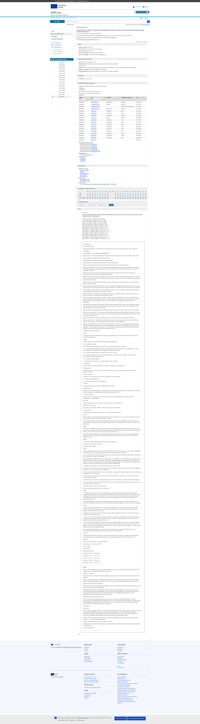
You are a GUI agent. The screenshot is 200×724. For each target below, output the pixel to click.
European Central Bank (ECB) (123, 685)
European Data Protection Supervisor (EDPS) (127, 696)
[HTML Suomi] (143, 194)
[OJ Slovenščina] (140, 198)
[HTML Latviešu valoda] (118, 194)
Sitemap (86, 650)
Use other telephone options (90, 678)
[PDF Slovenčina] (138, 196)
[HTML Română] (135, 194)
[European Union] (55, 674)
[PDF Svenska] (145, 196)
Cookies (86, 698)
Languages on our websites (90, 693)
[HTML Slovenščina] (140, 194)
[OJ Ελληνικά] (103, 198)
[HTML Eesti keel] (100, 194)
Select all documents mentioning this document (90, 93)
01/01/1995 (62, 69)
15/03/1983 (62, 92)
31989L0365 (93, 126)
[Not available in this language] (110, 194)
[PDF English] (105, 196)
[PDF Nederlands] (128, 196)
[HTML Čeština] (93, 194)
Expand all (138, 41)
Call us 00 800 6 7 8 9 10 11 (90, 677)
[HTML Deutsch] (98, 194)
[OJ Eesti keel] (100, 198)
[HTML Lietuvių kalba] (120, 194)
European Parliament (122, 677)
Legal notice (87, 656)
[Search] (148, 21)
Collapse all (144, 41)
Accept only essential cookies (136, 718)
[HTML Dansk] (95, 194)
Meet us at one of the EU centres (91, 682)
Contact (86, 649)
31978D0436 (82, 161)
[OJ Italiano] (115, 198)
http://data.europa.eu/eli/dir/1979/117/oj (88, 39)
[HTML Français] (108, 194)
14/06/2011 (62, 62)
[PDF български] (88, 196)
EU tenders (119, 658)
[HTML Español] (90, 194)
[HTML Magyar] (123, 194)
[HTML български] (88, 194)
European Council (121, 678)
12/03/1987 (62, 81)
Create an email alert (59, 51)
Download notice (58, 47)
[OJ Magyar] (123, 198)
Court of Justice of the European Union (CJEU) (127, 683)
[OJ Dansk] (95, 198)
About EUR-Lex (120, 647)
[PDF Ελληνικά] (103, 196)
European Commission (122, 682)
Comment (109, 97)
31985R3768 (93, 115)
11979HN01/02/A (95, 102)
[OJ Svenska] (145, 198)
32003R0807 (93, 135)
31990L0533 (93, 131)
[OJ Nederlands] (128, 198)
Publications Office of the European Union (72, 647)
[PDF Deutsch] (98, 196)
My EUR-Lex (138, 6)
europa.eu (61, 676)
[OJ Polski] (130, 198)
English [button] (146, 6)
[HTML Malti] (125, 194)
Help (142, 18)
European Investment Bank (123, 693)
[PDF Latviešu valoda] (118, 196)
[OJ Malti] (125, 198)
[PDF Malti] (125, 196)
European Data (120, 656)
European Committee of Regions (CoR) (125, 691)
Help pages (86, 647)
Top (79, 634)
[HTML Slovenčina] (138, 194)
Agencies (119, 703)
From (137, 97)
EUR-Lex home (59, 17)
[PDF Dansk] (95, 196)
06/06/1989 (62, 77)
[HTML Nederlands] (128, 194)
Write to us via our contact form (91, 680)
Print (147, 18)
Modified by (81, 102)
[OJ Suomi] (143, 198)
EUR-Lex (56, 12)
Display (111, 204)
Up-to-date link (57, 43)
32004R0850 (93, 137)
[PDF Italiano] (115, 196)
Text (53, 31)
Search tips (71, 24)
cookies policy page (82, 717)
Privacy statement (88, 661)
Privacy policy (87, 694)
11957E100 (82, 89)
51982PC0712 (94, 144)
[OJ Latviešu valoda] (118, 198)
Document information (58, 34)
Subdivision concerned (126, 97)
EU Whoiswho (120, 661)
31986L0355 (93, 120)
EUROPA (52, 17)
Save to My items (58, 49)
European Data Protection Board (124, 698)
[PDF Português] (133, 196)
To (142, 97)
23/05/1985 (62, 90)
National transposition (57, 39)
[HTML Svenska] (145, 194)
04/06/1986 (62, 86)
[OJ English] (105, 198)
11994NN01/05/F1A (95, 104)
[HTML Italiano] (115, 194)
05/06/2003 (62, 67)
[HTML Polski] (130, 194)
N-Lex (118, 666)
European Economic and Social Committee (126, 690)
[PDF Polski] (130, 196)
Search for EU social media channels (92, 687)
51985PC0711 (94, 145)
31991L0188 (93, 133)
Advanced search (146, 24)
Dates (79, 44)
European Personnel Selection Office (125, 700)
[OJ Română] (135, 198)
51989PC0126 (94, 147)
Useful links (120, 650)
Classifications (82, 165)
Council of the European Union (124, 680)
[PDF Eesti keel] (100, 196)
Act (92, 97)
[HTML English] (105, 194)
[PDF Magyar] (123, 196)
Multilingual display (83, 201)
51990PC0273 (94, 148)
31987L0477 (93, 124)
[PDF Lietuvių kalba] (120, 196)
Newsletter (119, 649)
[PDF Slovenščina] (140, 196)
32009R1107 (113, 37)
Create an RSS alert (58, 53)
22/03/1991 (62, 71)
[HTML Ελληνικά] (103, 194)
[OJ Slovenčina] (138, 198)
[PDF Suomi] (143, 196)
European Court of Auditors (123, 686)
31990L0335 (93, 128)
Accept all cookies (121, 718)
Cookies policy (87, 658)
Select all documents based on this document (89, 91)
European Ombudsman (122, 695)
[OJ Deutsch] (98, 198)
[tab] (112, 44)
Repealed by (81, 117)
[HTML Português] (133, 194)
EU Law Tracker (120, 667)
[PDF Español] (90, 196)
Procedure (54, 36)
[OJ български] (88, 198)
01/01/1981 (62, 94)
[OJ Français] (108, 198)
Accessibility (87, 659)
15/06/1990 (62, 75)
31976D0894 (82, 159)
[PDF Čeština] (93, 196)
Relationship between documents (86, 83)
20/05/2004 (62, 65)
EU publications (120, 663)
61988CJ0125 (89, 154)
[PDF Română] (135, 196)
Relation (81, 97)
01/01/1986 (62, 88)
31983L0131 (93, 111)
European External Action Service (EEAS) (126, 688)
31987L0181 (93, 122)
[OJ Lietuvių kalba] (120, 198)
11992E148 (82, 158)
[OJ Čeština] (93, 198)
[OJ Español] (90, 198)
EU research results (121, 659)
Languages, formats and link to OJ (86, 188)
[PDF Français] (108, 196)
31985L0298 (93, 113)
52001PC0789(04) (95, 150)
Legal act (61, 96)
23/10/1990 (62, 73)
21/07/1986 (62, 84)
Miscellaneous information (85, 59)
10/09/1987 (62, 79)
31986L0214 (93, 117)
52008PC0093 (94, 151)
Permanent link (57, 45)
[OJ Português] (133, 198)
